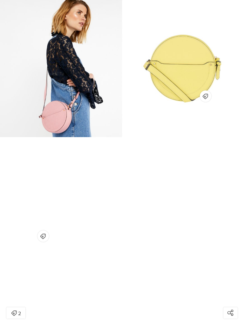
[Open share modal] (230, 313)
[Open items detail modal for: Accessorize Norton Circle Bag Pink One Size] (43, 236)
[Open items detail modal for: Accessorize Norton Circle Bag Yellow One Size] (205, 96)
